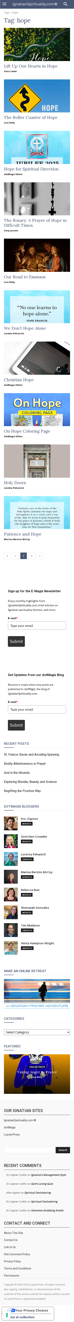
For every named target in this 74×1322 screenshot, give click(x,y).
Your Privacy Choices (31, 1310)
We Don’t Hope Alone (25, 328)
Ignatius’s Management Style (48, 1175)
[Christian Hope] (37, 358)
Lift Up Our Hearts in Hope (31, 66)
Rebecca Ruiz (30, 890)
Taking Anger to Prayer (37, 1072)
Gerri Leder (10, 71)
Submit (16, 641)
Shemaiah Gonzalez (35, 908)
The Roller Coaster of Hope (31, 117)
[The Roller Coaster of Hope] (37, 96)
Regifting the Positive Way (22, 791)
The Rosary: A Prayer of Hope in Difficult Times (35, 223)
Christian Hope (19, 379)
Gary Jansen (11, 230)
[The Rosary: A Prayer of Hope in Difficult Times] (37, 199)
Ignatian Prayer (37, 1067)
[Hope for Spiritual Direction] (37, 147)
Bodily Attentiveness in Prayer (25, 764)
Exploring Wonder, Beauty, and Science (30, 782)
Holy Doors (15, 482)
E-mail (13, 618)
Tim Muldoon (30, 925)
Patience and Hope (22, 534)
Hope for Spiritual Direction (31, 169)
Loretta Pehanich (14, 333)
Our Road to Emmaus (25, 277)
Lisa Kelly (9, 122)
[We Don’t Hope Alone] (37, 306)
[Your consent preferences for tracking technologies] (7, 1315)
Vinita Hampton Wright (37, 943)
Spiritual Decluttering (37, 1192)
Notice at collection (20, 1317)
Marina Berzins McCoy (17, 539)
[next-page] (40, 556)
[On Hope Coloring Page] (37, 409)
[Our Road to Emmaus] (37, 255)
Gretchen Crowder (34, 836)
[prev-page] (7, 556)
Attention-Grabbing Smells (47, 1210)
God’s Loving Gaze (42, 1183)
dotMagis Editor (13, 174)
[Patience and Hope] (37, 512)
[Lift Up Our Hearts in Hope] (37, 44)
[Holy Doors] (37, 461)
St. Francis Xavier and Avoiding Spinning (31, 754)
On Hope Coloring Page (27, 431)
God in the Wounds (17, 773)
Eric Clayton (29, 819)
